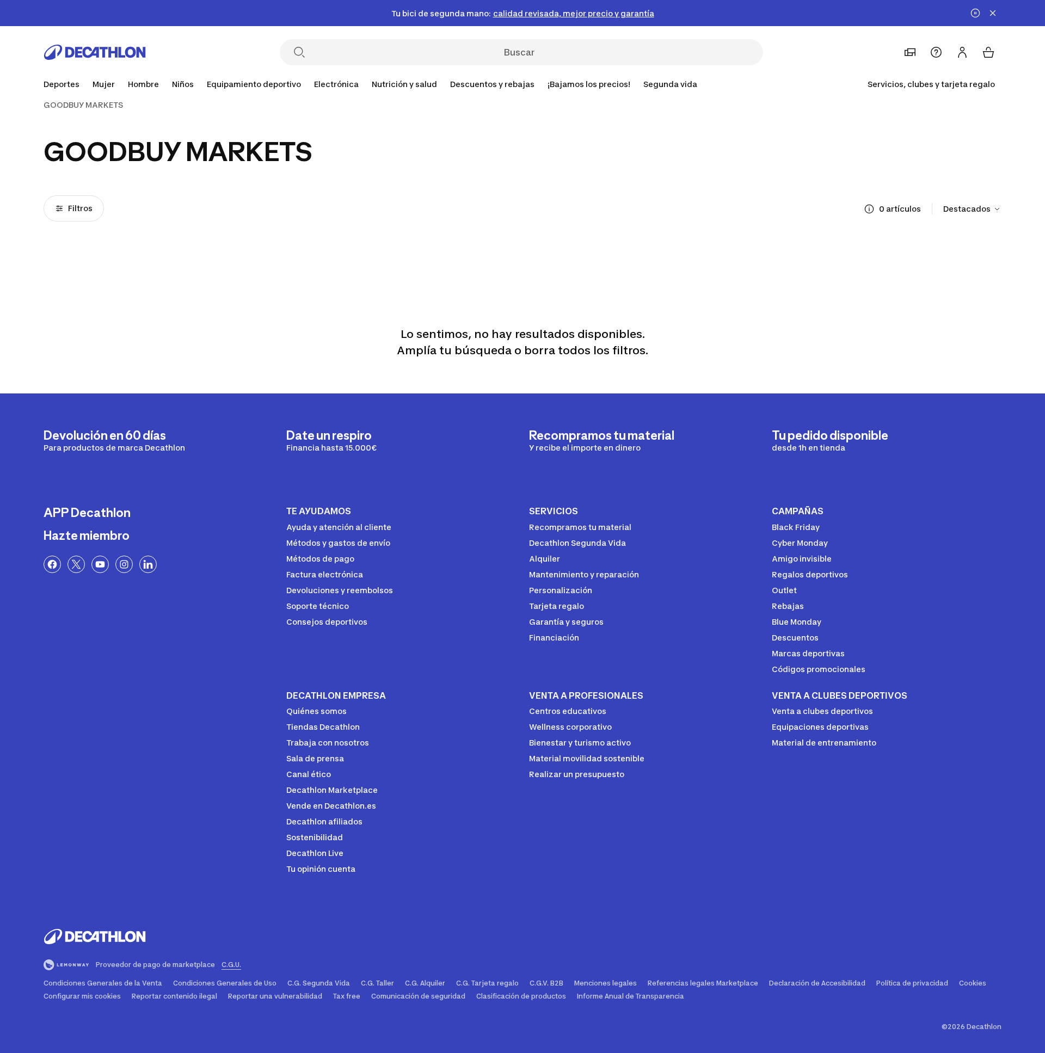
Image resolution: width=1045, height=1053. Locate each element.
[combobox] (972, 209)
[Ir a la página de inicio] (95, 52)
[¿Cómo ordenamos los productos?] (869, 209)
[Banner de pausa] (975, 13)
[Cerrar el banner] (992, 13)
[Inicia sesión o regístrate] (962, 52)
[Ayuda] (936, 52)
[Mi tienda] (910, 52)
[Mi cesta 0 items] (988, 52)
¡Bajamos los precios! (589, 84)
